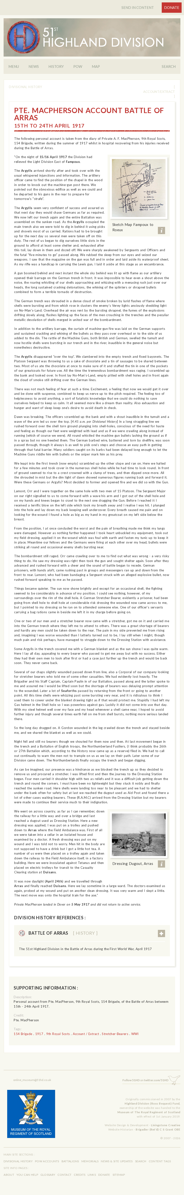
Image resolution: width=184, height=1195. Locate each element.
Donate (171, 7)
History (56, 66)
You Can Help (27, 1174)
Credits (79, 1174)
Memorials (90, 1161)
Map (96, 66)
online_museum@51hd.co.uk (32, 1080)
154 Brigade (23, 1034)
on (145, 1080)
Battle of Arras (63, 933)
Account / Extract (86, 1034)
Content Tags (160, 1161)
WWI (135, 1034)
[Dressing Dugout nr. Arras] (138, 835)
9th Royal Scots (58, 1034)
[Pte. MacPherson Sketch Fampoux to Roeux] (138, 188)
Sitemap (119, 1174)
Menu (13, 66)
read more (161, 933)
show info (161, 230)
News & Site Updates (116, 1161)
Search (169, 66)
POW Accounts (47, 1161)
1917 (39, 1034)
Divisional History (25, 87)
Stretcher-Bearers (115, 1034)
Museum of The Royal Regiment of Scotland (148, 1112)
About (9, 1174)
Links (92, 1174)
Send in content (137, 7)
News (34, 66)
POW (77, 66)
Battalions (70, 1161)
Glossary (47, 1174)
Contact (64, 1174)
